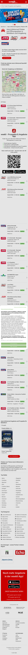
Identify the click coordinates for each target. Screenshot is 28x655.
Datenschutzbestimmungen (20, 307)
